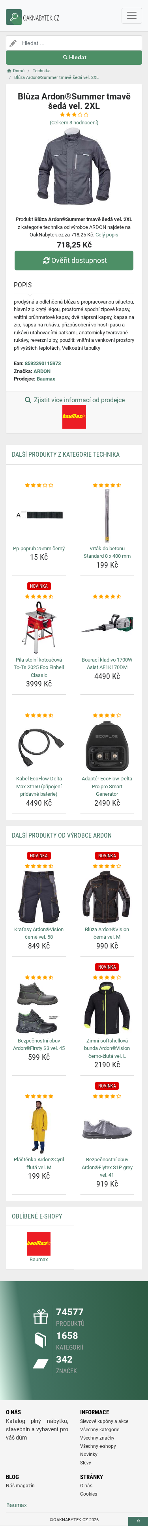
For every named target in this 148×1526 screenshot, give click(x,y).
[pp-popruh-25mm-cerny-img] (39, 516)
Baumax (46, 379)
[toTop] (138, 1521)
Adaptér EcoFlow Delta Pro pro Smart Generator (107, 786)
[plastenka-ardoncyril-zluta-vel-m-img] (39, 1127)
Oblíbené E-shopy (37, 1216)
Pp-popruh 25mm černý (39, 548)
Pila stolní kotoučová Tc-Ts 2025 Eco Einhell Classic (39, 667)
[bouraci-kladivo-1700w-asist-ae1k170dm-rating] (107, 597)
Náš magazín (20, 1486)
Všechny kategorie (99, 1429)
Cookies (88, 1494)
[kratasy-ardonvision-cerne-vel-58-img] (39, 897)
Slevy (85, 1463)
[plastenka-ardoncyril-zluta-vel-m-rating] (39, 1096)
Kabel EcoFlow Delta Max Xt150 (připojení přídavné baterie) (39, 786)
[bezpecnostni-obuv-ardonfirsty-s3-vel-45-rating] (39, 978)
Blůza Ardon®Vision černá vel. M (107, 933)
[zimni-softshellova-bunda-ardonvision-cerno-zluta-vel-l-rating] (107, 978)
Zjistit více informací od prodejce (78, 400)
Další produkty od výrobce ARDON (62, 835)
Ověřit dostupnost (79, 260)
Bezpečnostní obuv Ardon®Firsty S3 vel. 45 (39, 1045)
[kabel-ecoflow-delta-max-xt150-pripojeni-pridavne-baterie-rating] (39, 716)
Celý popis (107, 235)
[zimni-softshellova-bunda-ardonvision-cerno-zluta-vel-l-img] (107, 1008)
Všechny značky (97, 1438)
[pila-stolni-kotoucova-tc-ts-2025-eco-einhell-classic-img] (39, 627)
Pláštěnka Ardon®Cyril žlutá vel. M (39, 1163)
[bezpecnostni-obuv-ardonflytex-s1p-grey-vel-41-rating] (107, 1096)
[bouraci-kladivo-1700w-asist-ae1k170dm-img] (107, 627)
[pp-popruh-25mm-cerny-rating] (39, 485)
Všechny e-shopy (98, 1446)
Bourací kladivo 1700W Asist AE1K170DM (107, 664)
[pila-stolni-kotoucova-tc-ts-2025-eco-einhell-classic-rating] (39, 597)
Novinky (88, 1454)
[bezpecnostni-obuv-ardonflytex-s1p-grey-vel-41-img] (107, 1127)
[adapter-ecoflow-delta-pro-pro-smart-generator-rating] (107, 716)
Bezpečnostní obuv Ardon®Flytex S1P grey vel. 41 (107, 1167)
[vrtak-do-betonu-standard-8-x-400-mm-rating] (107, 485)
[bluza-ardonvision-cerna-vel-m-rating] (107, 866)
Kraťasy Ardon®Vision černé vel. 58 (39, 933)
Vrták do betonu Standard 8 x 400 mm (107, 552)
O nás (86, 1486)
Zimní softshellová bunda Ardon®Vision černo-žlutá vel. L (107, 1048)
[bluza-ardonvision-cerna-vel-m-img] (107, 897)
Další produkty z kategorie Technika (66, 454)
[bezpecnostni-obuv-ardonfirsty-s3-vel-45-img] (39, 1008)
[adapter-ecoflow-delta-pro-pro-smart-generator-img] (107, 746)
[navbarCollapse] (132, 16)
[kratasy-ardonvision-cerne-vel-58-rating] (39, 866)
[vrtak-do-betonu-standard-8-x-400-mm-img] (107, 516)
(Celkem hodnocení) (74, 123)
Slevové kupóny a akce (104, 1421)
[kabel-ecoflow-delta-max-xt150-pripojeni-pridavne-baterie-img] (39, 746)
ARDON (42, 371)
